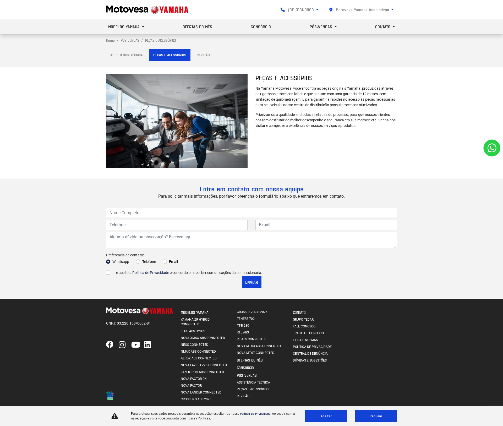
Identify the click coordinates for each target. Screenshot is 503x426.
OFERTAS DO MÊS (197, 27)
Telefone (149, 262)
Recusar (376, 415)
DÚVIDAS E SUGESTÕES (310, 360)
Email (173, 262)
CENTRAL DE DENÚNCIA (310, 353)
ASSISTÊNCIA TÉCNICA (253, 382)
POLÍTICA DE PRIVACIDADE (312, 347)
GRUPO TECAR (303, 319)
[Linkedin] (150, 345)
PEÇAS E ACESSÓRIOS (253, 389)
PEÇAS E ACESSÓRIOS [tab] (169, 54)
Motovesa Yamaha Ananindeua (362, 10)
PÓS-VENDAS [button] (321, 27)
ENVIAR (251, 282)
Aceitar (326, 415)
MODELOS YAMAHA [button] (124, 27)
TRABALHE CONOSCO (308, 333)
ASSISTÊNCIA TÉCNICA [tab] (126, 54)
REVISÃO (243, 396)
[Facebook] (112, 345)
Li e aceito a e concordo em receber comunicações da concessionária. (187, 273)
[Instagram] (125, 345)
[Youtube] (137, 345)
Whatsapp (120, 262)
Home (110, 40)
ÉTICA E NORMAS (305, 340)
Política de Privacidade (150, 273)
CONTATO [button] (383, 27)
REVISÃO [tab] (203, 54)
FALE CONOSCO (304, 326)
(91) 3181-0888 (301, 10)
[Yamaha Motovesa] (147, 9)
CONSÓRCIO (261, 27)
